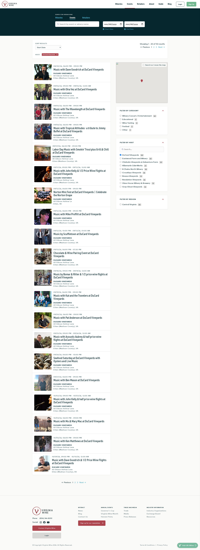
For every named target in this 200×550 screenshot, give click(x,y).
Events (130, 4)
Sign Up (191, 4)
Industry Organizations (156, 511)
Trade (126, 511)
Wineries (118, 4)
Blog (170, 4)
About (151, 4)
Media (126, 514)
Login (180, 4)
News (80, 511)
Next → (161, 47)
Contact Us (83, 517)
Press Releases (130, 517)
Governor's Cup (107, 511)
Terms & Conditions (147, 545)
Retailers (141, 4)
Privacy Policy (162, 545)
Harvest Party (107, 517)
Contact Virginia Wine (46, 528)
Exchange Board (153, 514)
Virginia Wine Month (109, 514)
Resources (151, 517)
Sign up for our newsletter (90, 523)
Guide (161, 4)
